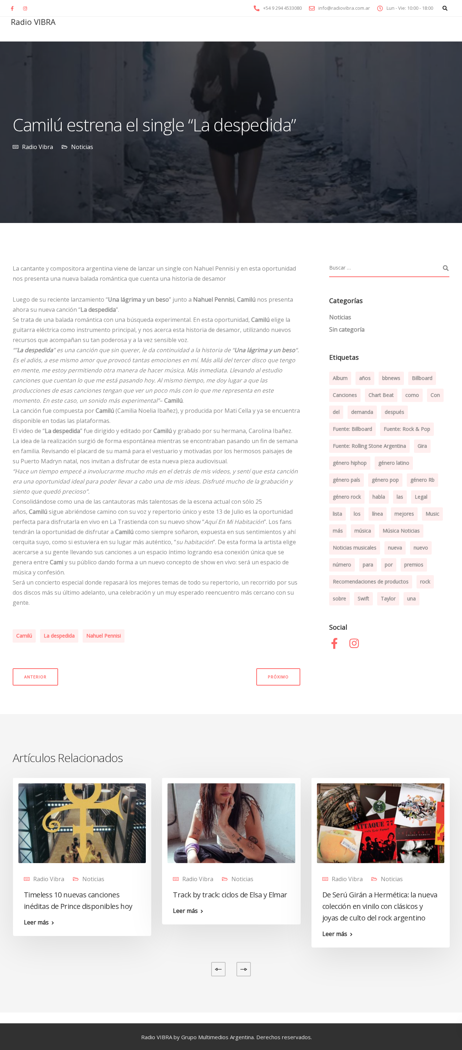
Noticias (82, 147)
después (394, 411)
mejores (404, 513)
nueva (395, 547)
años (365, 378)
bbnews (391, 378)
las (400, 496)
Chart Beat (381, 394)
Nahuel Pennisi (103, 635)
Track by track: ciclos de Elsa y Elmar (230, 895)
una (411, 598)
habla (378, 496)
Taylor (388, 598)
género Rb (422, 479)
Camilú (24, 635)
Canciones (345, 394)
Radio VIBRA (33, 22)
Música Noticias (401, 530)
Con (435, 394)
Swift (363, 598)
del (336, 411)
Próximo (278, 676)
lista (337, 513)
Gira (422, 445)
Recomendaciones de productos (371, 581)
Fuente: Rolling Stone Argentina (369, 445)
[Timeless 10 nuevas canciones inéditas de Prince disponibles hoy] (82, 823)
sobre (339, 598)
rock (425, 581)
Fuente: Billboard (352, 428)
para (368, 564)
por (389, 564)
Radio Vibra (37, 147)
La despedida (59, 635)
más (338, 530)
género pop (385, 479)
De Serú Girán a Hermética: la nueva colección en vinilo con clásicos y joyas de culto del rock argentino (379, 906)
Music (432, 513)
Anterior (35, 676)
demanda (362, 411)
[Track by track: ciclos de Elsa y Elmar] (231, 823)
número (342, 564)
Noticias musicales (354, 547)
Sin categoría (347, 329)
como (412, 394)
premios (413, 564)
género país (346, 479)
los (357, 513)
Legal (421, 496)
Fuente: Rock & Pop (407, 428)
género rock (347, 496)
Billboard (422, 378)
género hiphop (350, 462)
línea (377, 513)
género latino (393, 462)
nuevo (421, 547)
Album (340, 378)
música (362, 530)
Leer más (36, 922)
